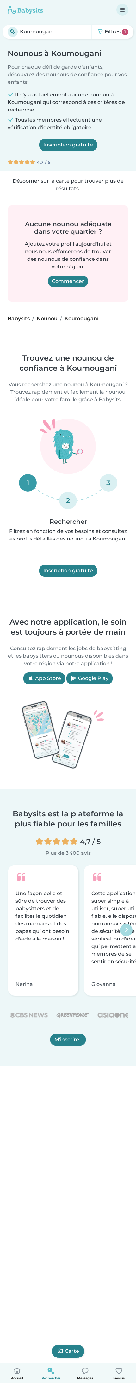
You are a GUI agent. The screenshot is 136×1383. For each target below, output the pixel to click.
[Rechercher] (13, 32)
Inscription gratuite (68, 145)
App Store (47, 678)
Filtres (114, 32)
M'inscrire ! (68, 1040)
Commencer (68, 281)
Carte (72, 1351)
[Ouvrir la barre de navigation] (122, 10)
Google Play (92, 678)
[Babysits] (25, 10)
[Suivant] (126, 930)
